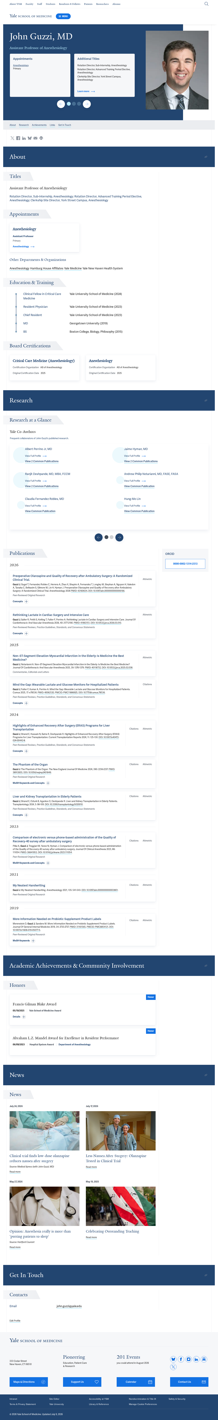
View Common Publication (139, 486)
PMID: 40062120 (46, 692)
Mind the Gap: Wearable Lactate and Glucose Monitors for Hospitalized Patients (66, 684)
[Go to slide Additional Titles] (74, 104)
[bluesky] (173, 1359)
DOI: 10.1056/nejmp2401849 (37, 772)
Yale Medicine (73, 268)
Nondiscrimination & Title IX (142, 1398)
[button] (177, 70)
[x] (173, 1367)
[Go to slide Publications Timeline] (99, 537)
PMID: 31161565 (78, 927)
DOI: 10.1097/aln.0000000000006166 (106, 591)
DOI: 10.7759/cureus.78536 (92, 692)
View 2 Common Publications (42, 461)
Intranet (13, 1398)
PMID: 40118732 (93, 667)
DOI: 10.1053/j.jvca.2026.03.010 (106, 623)
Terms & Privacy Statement (23, 1404)
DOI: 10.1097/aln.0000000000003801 (100, 890)
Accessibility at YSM (99, 1398)
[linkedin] (196, 1359)
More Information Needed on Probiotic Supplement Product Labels (57, 919)
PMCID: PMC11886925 (66, 692)
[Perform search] (206, 4)
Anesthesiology (21, 65)
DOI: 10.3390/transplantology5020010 (64, 804)
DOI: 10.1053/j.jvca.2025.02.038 (117, 667)
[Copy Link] (205, 156)
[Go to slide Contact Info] (61, 104)
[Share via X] (12, 138)
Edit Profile (15, 1320)
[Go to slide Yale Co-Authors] (106, 537)
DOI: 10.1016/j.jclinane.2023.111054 (55, 852)
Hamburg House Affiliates (46, 268)
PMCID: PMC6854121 (97, 927)
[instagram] (188, 1359)
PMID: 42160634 (79, 591)
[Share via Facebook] (18, 138)
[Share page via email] (35, 138)
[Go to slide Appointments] (69, 104)
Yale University (56, 1404)
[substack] (204, 1359)
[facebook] (181, 1359)
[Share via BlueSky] (30, 138)
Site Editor (54, 1398)
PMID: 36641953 (28, 852)
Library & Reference (99, 1404)
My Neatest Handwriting (29, 885)
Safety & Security (177, 1398)
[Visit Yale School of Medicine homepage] (36, 1341)
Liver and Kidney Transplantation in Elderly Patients (47, 796)
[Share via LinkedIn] (24, 138)
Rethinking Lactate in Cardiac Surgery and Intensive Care (51, 615)
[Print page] (41, 138)
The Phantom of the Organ (30, 764)
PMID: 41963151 (82, 623)
